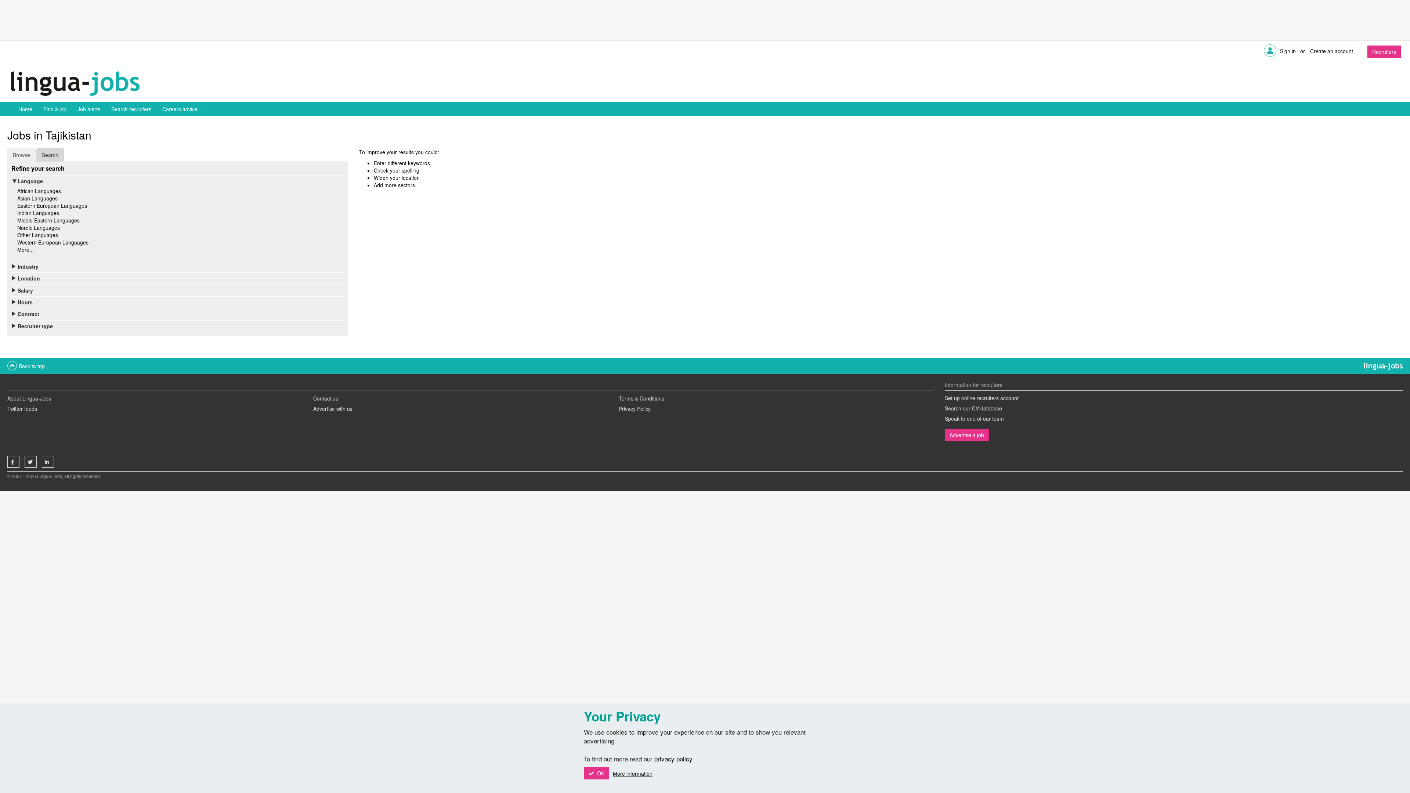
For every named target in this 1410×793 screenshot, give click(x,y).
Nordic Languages (38, 227)
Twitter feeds (22, 408)
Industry (28, 266)
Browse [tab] (21, 155)
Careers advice (180, 109)
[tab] (177, 181)
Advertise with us (332, 408)
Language (30, 181)
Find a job (54, 109)
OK (600, 773)
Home (25, 109)
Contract (28, 314)
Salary (25, 290)
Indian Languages (38, 213)
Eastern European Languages (52, 205)
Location (29, 278)
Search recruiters (131, 109)
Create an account (1331, 51)
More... (25, 249)
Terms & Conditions (641, 398)
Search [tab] (50, 155)
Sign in (1288, 51)
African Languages (39, 191)
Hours (25, 302)
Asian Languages (37, 198)
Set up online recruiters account (982, 398)
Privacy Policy (635, 408)
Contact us (325, 398)
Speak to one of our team (974, 418)
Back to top (32, 366)
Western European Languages (52, 242)
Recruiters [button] (1384, 51)
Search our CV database (973, 408)
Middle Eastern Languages (48, 220)
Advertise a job (967, 435)
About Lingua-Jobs (29, 398)
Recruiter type (35, 326)
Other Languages (37, 235)
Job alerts (88, 109)
